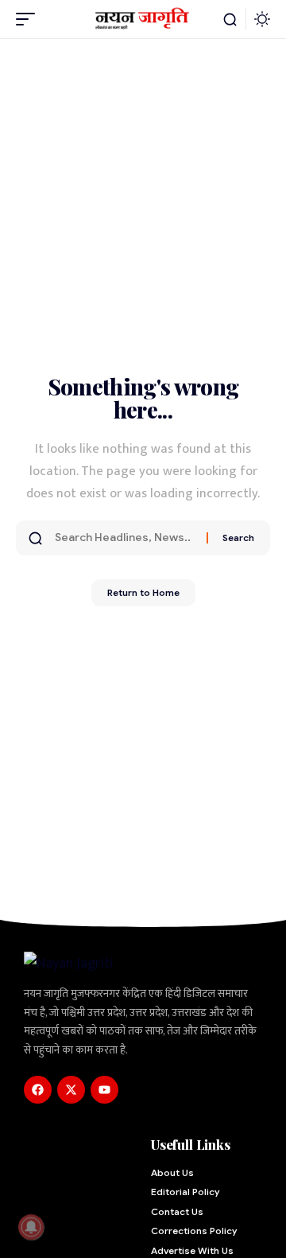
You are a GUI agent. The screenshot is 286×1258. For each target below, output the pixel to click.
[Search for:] (125, 537)
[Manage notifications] (31, 1227)
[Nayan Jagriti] (143, 19)
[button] (29, 19)
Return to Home (143, 592)
